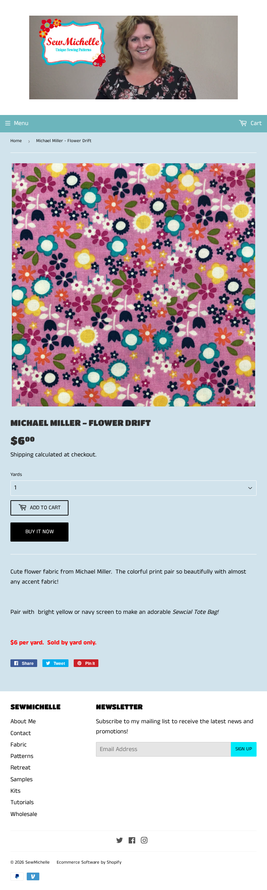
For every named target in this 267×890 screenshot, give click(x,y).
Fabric (18, 744)
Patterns (21, 756)
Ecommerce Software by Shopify (89, 862)
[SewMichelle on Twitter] (119, 841)
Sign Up (243, 748)
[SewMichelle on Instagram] (144, 841)
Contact (20, 733)
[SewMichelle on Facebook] (132, 841)
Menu (21, 123)
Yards (16, 474)
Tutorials (22, 802)
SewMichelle (37, 862)
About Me (23, 721)
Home (16, 141)
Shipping (21, 454)
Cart (255, 123)
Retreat (20, 767)
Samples (21, 779)
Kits (15, 791)
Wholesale (23, 814)
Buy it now (39, 532)
